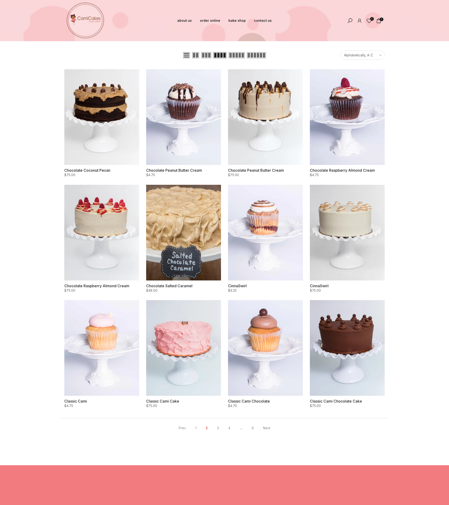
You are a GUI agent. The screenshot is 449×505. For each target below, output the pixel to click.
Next (266, 428)
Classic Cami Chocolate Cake (336, 401)
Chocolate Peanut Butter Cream (174, 170)
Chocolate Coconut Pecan (87, 170)
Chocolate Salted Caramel (169, 285)
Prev (182, 428)
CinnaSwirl (237, 285)
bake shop (237, 20)
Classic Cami (75, 401)
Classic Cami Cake (162, 401)
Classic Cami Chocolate (249, 401)
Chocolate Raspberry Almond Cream (342, 170)
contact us (263, 20)
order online (210, 20)
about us (184, 20)
